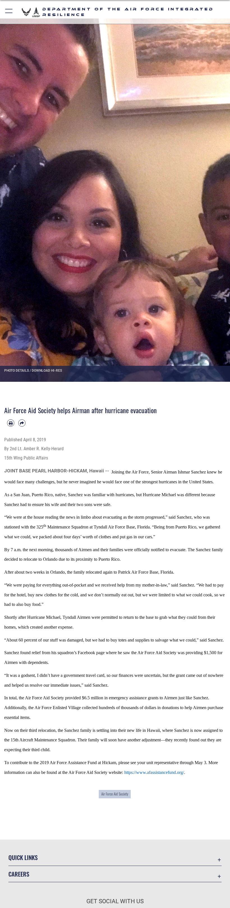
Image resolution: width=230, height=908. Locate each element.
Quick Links (23, 857)
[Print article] (10, 423)
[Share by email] (22, 423)
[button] (9, 12)
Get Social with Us (115, 901)
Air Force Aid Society (114, 794)
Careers (18, 874)
